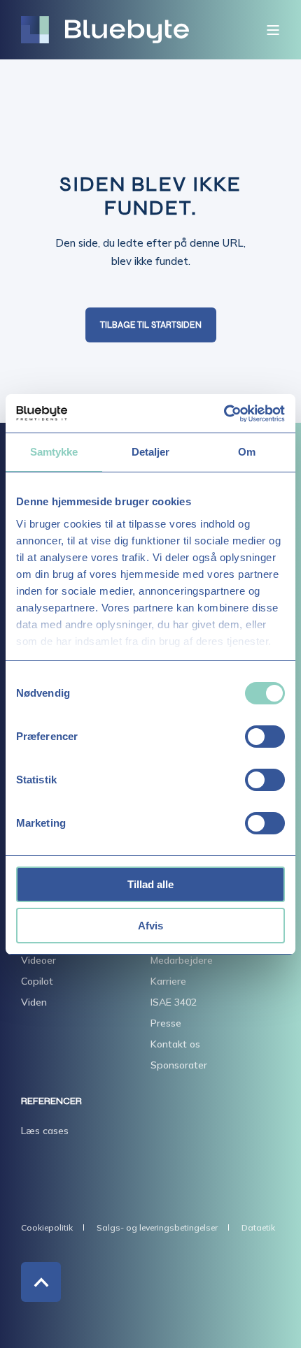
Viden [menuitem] (34, 1002)
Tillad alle (150, 884)
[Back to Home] (105, 30)
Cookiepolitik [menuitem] (47, 1227)
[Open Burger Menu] (273, 30)
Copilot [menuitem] (37, 981)
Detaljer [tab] (151, 452)
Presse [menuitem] (165, 1023)
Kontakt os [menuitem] (175, 1044)
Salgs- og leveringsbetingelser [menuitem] (157, 1227)
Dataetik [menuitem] (258, 1227)
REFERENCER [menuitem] (51, 1101)
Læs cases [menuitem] (45, 1130)
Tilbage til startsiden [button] (151, 325)
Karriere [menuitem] (168, 981)
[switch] (265, 736)
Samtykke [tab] (54, 452)
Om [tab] (246, 452)
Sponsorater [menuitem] (178, 1065)
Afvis (150, 926)
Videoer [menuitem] (38, 960)
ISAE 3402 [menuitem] (173, 1002)
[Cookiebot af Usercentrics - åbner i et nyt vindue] (223, 414)
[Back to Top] (41, 1282)
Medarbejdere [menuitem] (181, 960)
